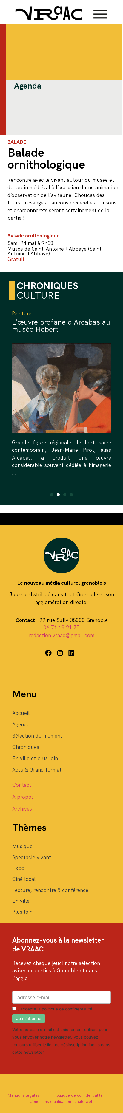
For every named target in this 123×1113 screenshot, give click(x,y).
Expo (18, 868)
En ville (21, 901)
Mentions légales (23, 1095)
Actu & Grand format (36, 769)
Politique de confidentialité (78, 1095)
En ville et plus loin (35, 758)
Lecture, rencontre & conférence (50, 890)
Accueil (21, 713)
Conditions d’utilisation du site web (61, 1101)
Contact (21, 785)
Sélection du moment (37, 735)
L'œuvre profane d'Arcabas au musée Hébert (61, 325)
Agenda (21, 724)
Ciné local (24, 879)
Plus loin (22, 912)
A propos (23, 797)
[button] (51, 494)
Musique (22, 846)
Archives (22, 808)
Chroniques (25, 747)
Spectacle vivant (31, 857)
